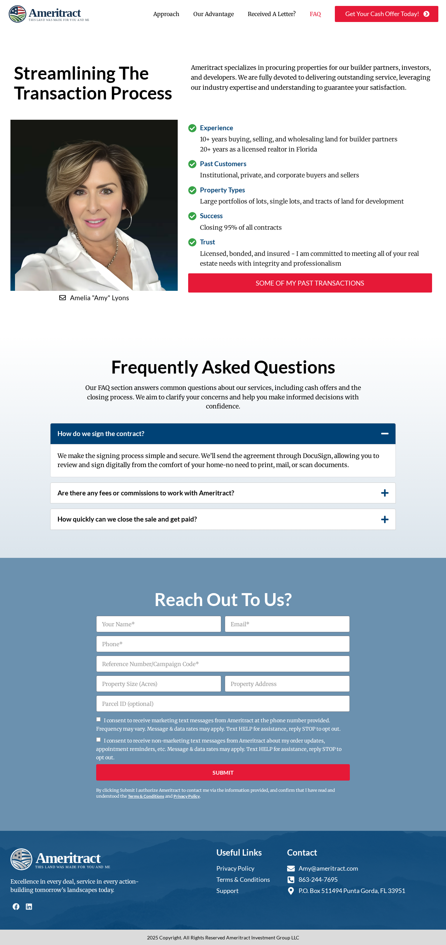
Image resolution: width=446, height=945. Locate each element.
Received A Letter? (272, 13)
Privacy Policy (187, 796)
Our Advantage (213, 13)
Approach (166, 13)
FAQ (315, 13)
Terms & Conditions (146, 796)
